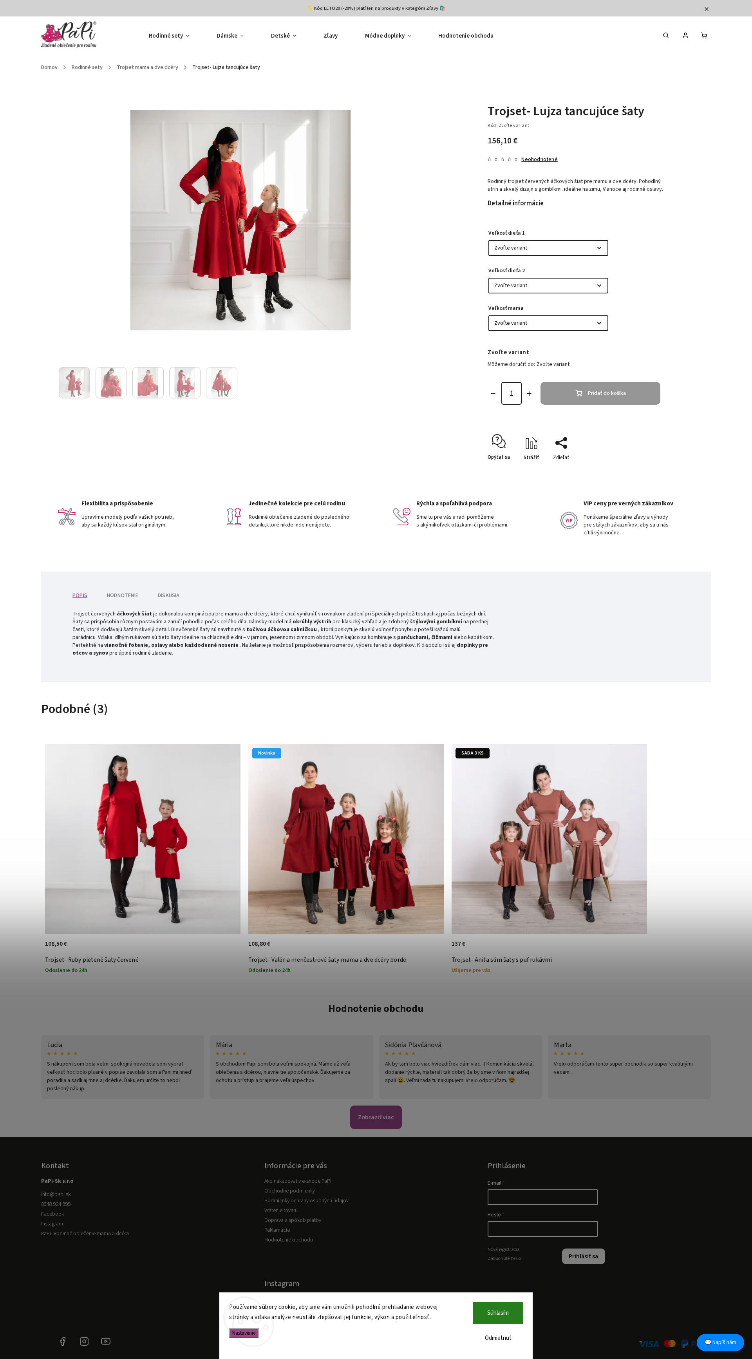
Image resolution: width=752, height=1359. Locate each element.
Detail (226, 948)
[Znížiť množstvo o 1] (493, 393)
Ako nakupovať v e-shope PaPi (297, 1181)
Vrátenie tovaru (281, 1210)
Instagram (52, 1224)
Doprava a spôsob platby (292, 1220)
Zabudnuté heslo (504, 1258)
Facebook (52, 1214)
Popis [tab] (79, 595)
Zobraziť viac (376, 1117)
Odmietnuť (498, 1338)
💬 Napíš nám (720, 1342)
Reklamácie (277, 1230)
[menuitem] (176, 36)
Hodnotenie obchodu (376, 1008)
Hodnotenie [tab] (122, 595)
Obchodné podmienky (289, 1191)
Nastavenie (243, 1333)
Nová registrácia (504, 1249)
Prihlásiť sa (583, 1256)
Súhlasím (498, 1313)
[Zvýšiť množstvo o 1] (529, 393)
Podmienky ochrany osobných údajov (306, 1201)
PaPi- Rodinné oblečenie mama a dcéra (85, 1234)
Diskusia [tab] (169, 595)
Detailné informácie (516, 203)
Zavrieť (645, 471)
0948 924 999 (56, 1204)
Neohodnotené (539, 159)
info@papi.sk (55, 1194)
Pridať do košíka (607, 393)
